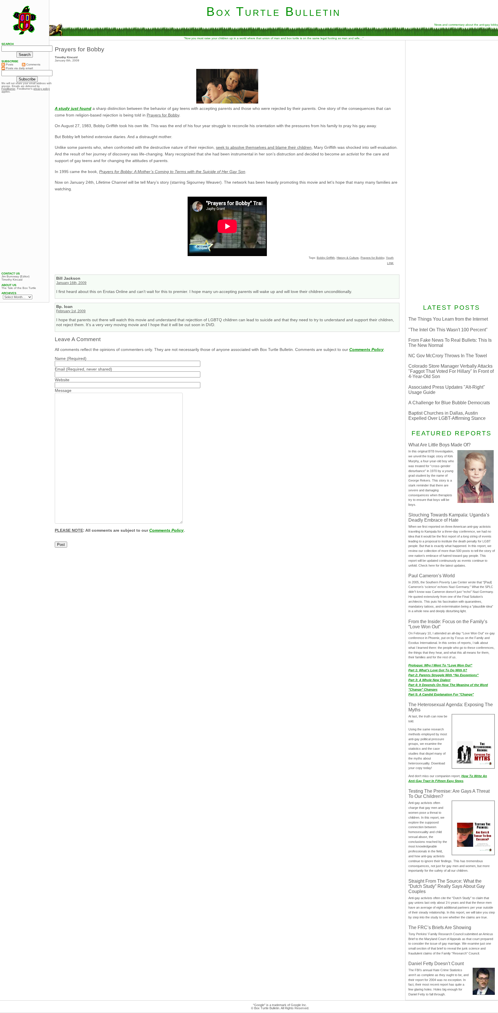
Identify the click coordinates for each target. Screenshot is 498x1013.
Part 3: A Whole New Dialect (429, 680)
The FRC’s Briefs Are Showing (439, 927)
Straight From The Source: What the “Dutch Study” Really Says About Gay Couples (446, 886)
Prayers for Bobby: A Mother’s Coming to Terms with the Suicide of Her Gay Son (172, 171)
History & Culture (348, 257)
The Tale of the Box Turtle (18, 288)
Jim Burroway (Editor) (15, 276)
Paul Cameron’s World (431, 575)
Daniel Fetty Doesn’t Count (436, 963)
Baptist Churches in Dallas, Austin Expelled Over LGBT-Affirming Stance (447, 416)
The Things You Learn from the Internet (448, 319)
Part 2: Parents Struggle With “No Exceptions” (443, 675)
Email (60, 369)
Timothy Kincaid (11, 279)
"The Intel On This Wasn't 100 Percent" (448, 329)
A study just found (73, 108)
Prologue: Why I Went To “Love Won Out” (440, 665)
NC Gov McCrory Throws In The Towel (447, 355)
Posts (9, 64)
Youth (390, 257)
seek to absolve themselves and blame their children (264, 147)
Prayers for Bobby (79, 49)
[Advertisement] (451, 80)
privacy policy (41, 88)
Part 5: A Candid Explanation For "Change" (441, 694)
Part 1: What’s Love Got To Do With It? (437, 670)
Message (63, 390)
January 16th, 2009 (71, 283)
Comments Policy (366, 349)
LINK (390, 263)
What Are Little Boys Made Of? (439, 444)
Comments (32, 64)
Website (62, 379)
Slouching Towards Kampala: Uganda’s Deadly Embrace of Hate (448, 517)
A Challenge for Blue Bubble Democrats (449, 402)
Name (60, 358)
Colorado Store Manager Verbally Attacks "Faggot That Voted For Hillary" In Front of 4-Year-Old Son (451, 371)
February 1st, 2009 (71, 311)
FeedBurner (8, 88)
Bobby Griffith (326, 257)
